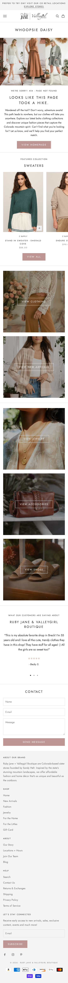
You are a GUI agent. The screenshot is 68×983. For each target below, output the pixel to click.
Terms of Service (11, 906)
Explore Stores (34, 6)
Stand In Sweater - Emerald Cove (23, 242)
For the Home (10, 818)
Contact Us (9, 882)
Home (6, 795)
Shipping (8, 894)
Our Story (8, 845)
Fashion (7, 807)
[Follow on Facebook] (4, 954)
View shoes (34, 569)
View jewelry (34, 439)
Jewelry (7, 812)
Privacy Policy (10, 900)
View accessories (34, 504)
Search (6, 877)
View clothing (34, 301)
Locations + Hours (12, 850)
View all (34, 257)
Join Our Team (10, 856)
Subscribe (15, 944)
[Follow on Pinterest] (21, 954)
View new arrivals (34, 367)
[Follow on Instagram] (13, 954)
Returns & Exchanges (14, 888)
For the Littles (10, 824)
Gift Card (8, 830)
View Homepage (34, 145)
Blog (5, 862)
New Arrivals (10, 801)
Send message (34, 742)
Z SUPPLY (23, 236)
